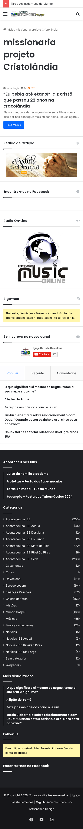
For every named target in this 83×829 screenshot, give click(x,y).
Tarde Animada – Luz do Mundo (32, 3)
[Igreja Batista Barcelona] (28, 14)
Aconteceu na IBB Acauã (23, 526)
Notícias (11, 632)
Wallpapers (13, 665)
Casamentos (14, 565)
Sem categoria (16, 658)
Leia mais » (14, 125)
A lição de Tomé (16, 399)
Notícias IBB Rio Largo (21, 651)
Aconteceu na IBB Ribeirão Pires (28, 552)
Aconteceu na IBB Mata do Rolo (27, 545)
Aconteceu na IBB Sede (22, 559)
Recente (37, 373)
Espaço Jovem (16, 585)
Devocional (13, 579)
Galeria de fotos (16, 598)
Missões (11, 605)
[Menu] (5, 15)
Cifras (10, 572)
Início (10, 29)
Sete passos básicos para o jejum (30, 407)
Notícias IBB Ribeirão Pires (24, 645)
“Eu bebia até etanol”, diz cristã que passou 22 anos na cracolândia (37, 100)
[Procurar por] (78, 15)
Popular (12, 373)
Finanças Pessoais (18, 592)
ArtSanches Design (41, 809)
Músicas (11, 618)
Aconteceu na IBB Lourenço (25, 539)
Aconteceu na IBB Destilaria (25, 532)
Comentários (66, 373)
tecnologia (13, 88)
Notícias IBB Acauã (19, 638)
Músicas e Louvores (19, 625)
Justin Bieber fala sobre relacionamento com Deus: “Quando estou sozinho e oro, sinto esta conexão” (40, 419)
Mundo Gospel (15, 612)
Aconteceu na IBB (18, 519)
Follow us (11, 734)
